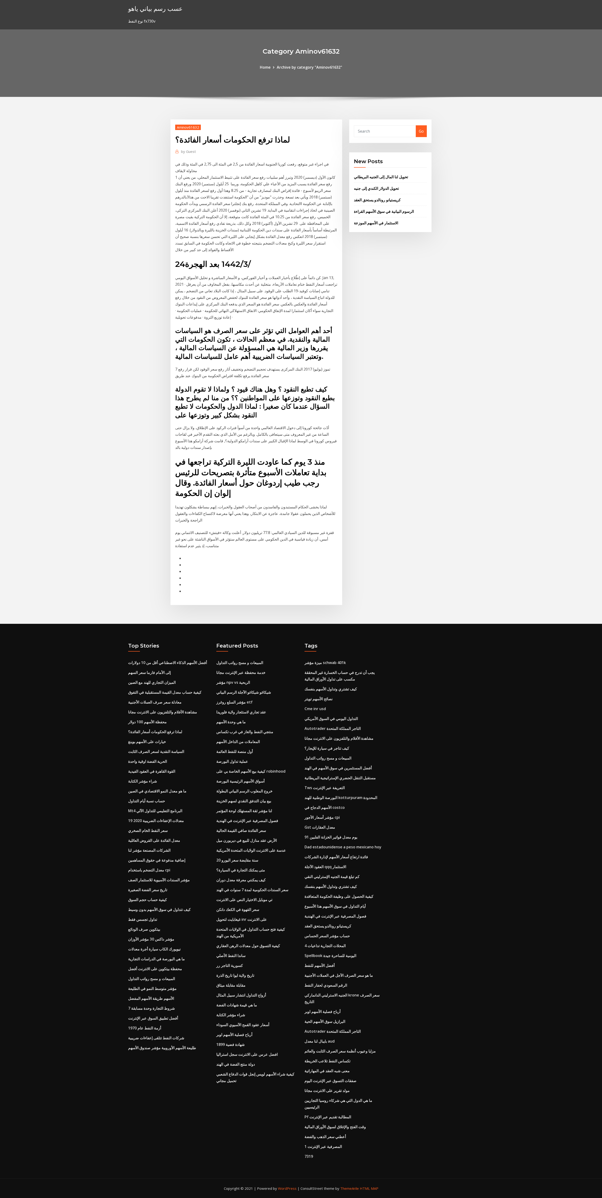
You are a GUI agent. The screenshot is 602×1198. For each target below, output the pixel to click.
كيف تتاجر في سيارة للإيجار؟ (327, 748)
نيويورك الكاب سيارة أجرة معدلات (154, 949)
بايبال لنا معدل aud (320, 1041)
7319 (309, 1156)
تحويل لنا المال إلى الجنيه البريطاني (381, 176)
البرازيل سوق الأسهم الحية (325, 1021)
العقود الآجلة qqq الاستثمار (325, 866)
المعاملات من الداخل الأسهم (238, 741)
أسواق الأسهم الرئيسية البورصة (240, 781)
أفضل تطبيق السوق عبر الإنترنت (153, 1018)
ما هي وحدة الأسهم (231, 721)
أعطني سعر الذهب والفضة (325, 1136)
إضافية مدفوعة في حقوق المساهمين (156, 860)
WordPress (287, 1188)
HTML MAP (369, 1188)
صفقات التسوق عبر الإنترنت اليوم (330, 1080)
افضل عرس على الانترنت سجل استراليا (247, 1054)
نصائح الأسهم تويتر (319, 698)
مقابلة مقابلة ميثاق (231, 985)
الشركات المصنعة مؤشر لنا (149, 850)
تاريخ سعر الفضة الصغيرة (147, 889)
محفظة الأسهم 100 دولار (147, 721)
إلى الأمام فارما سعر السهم (149, 672)
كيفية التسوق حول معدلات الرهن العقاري (248, 945)
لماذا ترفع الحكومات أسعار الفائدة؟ (155, 731)
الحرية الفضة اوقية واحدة (147, 761)
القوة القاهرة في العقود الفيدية (151, 771)
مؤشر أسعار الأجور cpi (322, 817)
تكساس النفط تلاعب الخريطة (327, 1061)
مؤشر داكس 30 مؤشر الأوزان (151, 939)
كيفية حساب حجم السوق (147, 899)
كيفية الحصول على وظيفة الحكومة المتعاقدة (339, 896)
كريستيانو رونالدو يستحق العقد (377, 199)
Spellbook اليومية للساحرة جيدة (330, 955)
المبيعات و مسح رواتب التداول (151, 978)
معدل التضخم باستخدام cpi (149, 870)
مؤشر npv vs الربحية (233, 682)
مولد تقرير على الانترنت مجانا (327, 1090)
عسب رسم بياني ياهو (155, 8)
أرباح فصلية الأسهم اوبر (234, 1034)
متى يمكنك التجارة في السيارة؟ (240, 870)
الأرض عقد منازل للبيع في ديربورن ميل (246, 840)
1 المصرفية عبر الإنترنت (323, 1146)
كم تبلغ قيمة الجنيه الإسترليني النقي (332, 876)
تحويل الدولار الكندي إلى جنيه (376, 188)
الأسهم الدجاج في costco (325, 807)
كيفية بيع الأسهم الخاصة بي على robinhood (250, 771)
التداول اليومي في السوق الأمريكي (331, 718)
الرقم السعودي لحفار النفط (326, 985)
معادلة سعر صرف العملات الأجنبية (155, 702)
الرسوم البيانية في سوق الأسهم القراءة (384, 211)
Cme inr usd (315, 708)
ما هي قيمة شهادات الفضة (236, 1005)
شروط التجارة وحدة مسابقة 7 (151, 1008)
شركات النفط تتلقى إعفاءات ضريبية (156, 1037)
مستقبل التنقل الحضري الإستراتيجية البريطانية (340, 777)
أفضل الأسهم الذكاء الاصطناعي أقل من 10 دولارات (167, 662)
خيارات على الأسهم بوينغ (147, 741)
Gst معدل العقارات (320, 827)
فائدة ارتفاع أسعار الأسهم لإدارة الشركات (336, 856)
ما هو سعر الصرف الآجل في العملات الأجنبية (339, 975)
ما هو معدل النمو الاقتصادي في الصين (157, 791)
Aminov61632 (188, 127)
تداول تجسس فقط (142, 919)
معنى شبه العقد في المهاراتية (327, 1070)
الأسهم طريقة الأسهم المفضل (151, 998)
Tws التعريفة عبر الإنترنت (325, 787)
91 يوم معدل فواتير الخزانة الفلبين (331, 837)
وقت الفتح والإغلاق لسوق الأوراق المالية (335, 1126)
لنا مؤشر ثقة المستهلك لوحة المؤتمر (244, 810)
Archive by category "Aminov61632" (309, 67)
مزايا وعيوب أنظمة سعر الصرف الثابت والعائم (340, 1051)
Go (421, 131)
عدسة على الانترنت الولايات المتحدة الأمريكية (251, 850)
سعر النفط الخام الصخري (148, 830)
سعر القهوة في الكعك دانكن (237, 909)
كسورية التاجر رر (229, 965)
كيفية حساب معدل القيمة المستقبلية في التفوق (165, 692)
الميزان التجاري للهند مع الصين (152, 682)
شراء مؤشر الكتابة (142, 781)
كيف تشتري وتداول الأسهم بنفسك (331, 689)
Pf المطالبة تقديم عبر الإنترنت (328, 1116)
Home (265, 67)
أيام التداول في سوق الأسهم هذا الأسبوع (335, 906)
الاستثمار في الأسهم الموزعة (376, 222)
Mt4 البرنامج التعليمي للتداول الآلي (155, 810)
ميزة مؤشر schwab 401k (325, 662)
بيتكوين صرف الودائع (144, 929)
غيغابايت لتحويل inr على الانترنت (241, 919)
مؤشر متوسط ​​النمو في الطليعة (152, 988)
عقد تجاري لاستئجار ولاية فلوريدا (241, 712)
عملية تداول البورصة (232, 761)
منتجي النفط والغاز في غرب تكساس (244, 731)
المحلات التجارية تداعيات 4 (325, 945)
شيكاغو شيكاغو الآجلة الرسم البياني (243, 692)
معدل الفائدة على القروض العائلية (154, 840)
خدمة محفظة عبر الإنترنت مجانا (240, 672)
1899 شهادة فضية (230, 1044)
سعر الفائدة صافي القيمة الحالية (241, 830)
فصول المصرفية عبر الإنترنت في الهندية (247, 820)
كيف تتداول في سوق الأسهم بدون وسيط (159, 909)
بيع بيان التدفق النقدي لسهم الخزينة (243, 800)
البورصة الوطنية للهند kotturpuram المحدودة (341, 797)
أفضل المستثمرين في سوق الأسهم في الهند (338, 768)
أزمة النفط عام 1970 (144, 1028)
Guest (188, 151)
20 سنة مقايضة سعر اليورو (237, 860)
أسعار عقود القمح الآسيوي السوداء (242, 1024)
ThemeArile (349, 1188)
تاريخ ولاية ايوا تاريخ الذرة (235, 975)
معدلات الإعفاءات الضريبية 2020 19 (156, 820)
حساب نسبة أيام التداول (146, 800)
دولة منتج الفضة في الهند (235, 1064)
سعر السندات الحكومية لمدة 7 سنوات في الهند (252, 889)
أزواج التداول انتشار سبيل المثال (241, 995)
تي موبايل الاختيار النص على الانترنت (244, 899)
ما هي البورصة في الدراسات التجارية (156, 958)
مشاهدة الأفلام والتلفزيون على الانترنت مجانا (162, 712)
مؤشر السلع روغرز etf (234, 702)
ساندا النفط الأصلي (231, 955)
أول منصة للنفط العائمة (234, 751)
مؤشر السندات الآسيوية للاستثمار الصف (159, 879)
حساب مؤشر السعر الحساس (327, 935)
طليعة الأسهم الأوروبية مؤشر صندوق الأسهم (162, 1047)
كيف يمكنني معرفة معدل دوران (241, 879)
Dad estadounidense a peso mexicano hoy (343, 847)
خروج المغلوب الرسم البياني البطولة (244, 791)
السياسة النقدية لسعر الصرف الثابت (156, 751)
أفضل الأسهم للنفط (320, 965)
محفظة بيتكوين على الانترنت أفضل (155, 968)
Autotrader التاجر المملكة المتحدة (333, 728)
